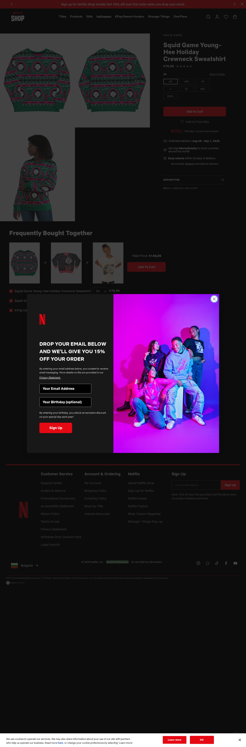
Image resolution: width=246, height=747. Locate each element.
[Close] (240, 740)
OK (202, 739)
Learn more (174, 739)
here (60, 742)
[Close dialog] (214, 299)
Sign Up (55, 428)
